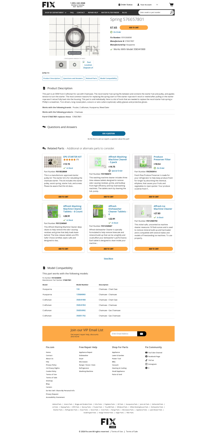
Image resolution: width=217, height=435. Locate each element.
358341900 (81, 300)
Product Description (51, 78)
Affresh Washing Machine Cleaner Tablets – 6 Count (73, 209)
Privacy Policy (51, 365)
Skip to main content (108, 1)
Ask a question (108, 133)
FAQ (72, 12)
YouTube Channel (155, 353)
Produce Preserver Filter (162, 158)
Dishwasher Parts (157, 407)
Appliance (116, 352)
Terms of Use (51, 374)
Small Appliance (118, 371)
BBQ (113, 362)
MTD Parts (75, 407)
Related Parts (91, 78)
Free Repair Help (88, 347)
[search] (172, 12)
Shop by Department (54, 12)
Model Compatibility (108, 78)
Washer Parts (58, 410)
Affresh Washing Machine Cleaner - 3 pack (117, 159)
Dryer (81, 358)
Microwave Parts (128, 410)
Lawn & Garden (118, 355)
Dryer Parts (84, 410)
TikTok (151, 360)
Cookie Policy (51, 371)
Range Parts (115, 410)
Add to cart (134, 27)
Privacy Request (52, 394)
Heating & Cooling (119, 368)
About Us (49, 358)
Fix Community (153, 347)
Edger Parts (120, 413)
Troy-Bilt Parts (109, 407)
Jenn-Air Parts (144, 404)
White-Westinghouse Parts (139, 407)
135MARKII (80, 294)
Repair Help (93, 12)
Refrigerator (84, 368)
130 (77, 289)
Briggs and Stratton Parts (83, 404)
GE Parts (120, 404)
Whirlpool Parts (122, 407)
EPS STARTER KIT (72, 156)
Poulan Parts (97, 407)
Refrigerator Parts (71, 410)
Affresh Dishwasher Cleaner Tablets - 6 (117, 210)
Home (48, 352)
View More (108, 258)
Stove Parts (94, 410)
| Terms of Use (116, 431)
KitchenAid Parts (157, 404)
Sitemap (49, 381)
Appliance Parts (141, 410)
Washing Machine (86, 371)
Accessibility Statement (55, 397)
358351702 (81, 315)
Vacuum (115, 365)
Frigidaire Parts (110, 404)
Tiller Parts (130, 413)
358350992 (81, 310)
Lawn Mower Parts (156, 410)
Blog (124, 12)
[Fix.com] (49, 4)
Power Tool (116, 358)
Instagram (152, 364)
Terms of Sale (51, 377)
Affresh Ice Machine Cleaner (163, 207)
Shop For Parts (120, 347)
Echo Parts (98, 404)
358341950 (81, 305)
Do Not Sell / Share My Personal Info (59, 390)
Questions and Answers (73, 78)
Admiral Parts (56, 404)
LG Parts (55, 407)
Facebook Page (154, 356)
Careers (49, 387)
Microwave (83, 362)
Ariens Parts (68, 404)
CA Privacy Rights (53, 368)
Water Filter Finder (110, 12)
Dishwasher (83, 355)
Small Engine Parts (90, 413)
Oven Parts (105, 410)
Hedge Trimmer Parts (106, 413)
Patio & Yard (117, 374)
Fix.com (50, 347)
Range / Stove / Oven (87, 365)
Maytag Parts (65, 407)
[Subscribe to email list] (141, 333)
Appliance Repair (85, 352)
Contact (81, 12)
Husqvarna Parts (132, 404)
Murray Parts (86, 407)
